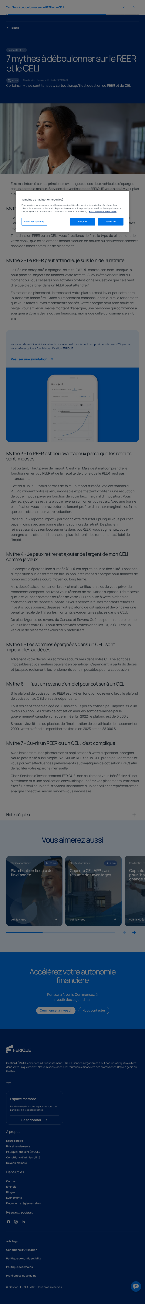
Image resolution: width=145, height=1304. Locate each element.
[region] (72, 211)
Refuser (82, 221)
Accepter (111, 221)
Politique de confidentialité (102, 211)
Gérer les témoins (34, 221)
